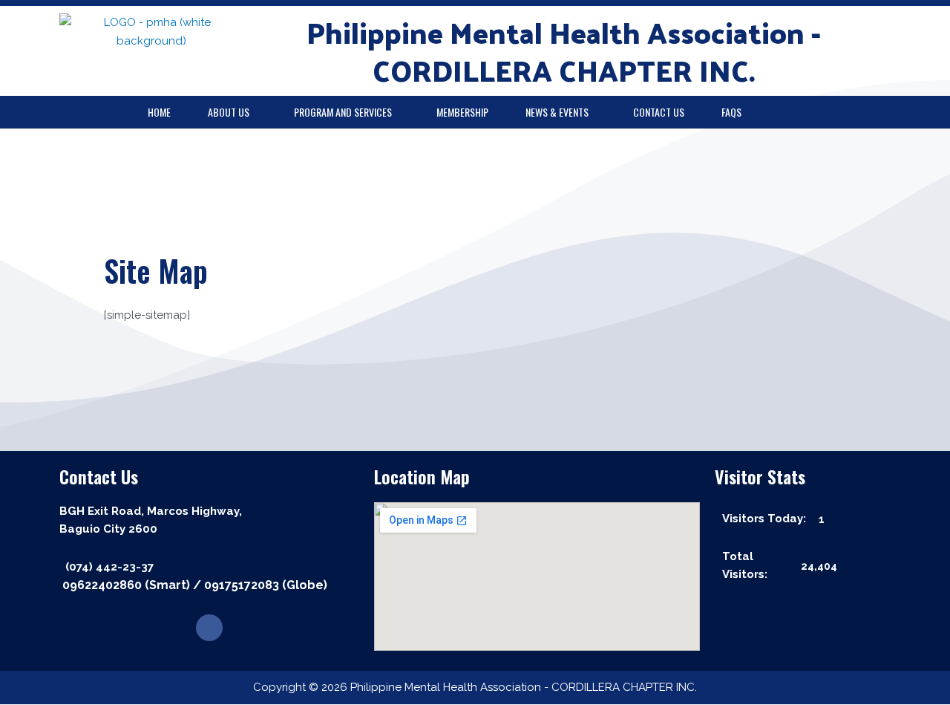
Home (159, 112)
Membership (462, 112)
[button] (232, 112)
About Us (228, 112)
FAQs (731, 112)
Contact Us (658, 112)
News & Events (557, 112)
